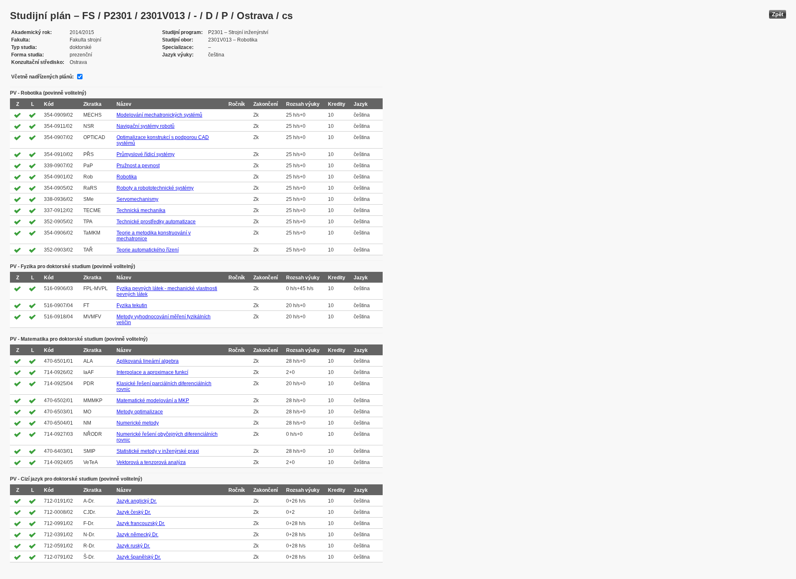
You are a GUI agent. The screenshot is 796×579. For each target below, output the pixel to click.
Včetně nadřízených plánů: (42, 77)
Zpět (777, 14)
